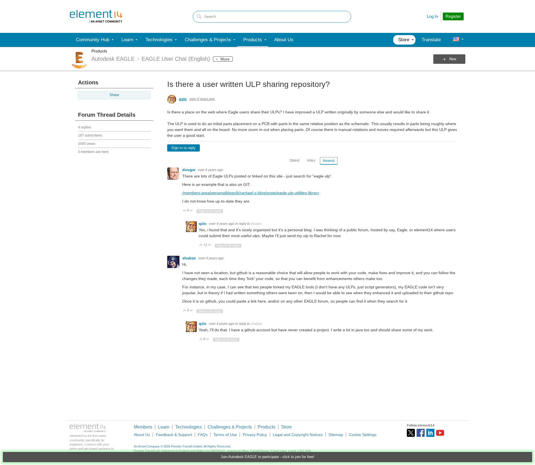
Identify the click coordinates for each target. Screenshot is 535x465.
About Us (142, 434)
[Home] (96, 16)
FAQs (203, 434)
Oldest (294, 160)
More (225, 59)
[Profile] (456, 40)
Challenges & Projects (230, 427)
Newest (328, 161)
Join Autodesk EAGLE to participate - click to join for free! (267, 457)
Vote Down (191, 210)
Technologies (188, 427)
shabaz (189, 258)
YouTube (440, 433)
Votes (311, 160)
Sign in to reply (183, 148)
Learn (163, 427)
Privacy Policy (255, 434)
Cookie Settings (362, 434)
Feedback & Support (174, 434)
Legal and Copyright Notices (298, 434)
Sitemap (336, 434)
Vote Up (184, 210)
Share (114, 95)
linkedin (430, 433)
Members (143, 427)
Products (99, 51)
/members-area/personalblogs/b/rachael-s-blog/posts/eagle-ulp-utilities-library (250, 193)
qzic (183, 99)
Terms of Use (225, 434)
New (452, 59)
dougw (189, 169)
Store (286, 427)
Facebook (421, 433)
